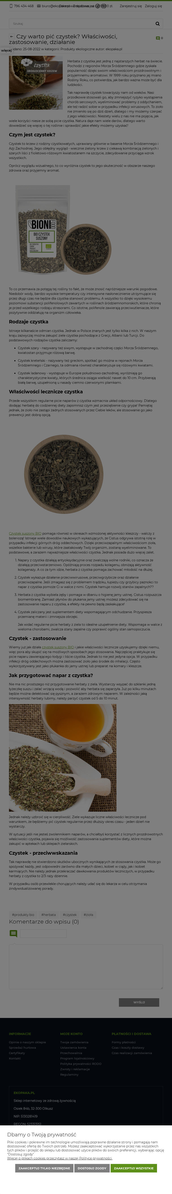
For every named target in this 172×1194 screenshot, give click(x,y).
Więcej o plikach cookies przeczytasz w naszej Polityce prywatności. (59, 1158)
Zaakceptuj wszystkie (134, 1168)
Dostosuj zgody (92, 1168)
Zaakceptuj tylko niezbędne (44, 1168)
